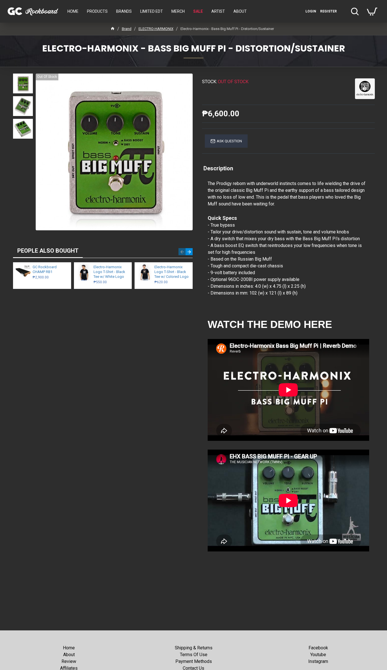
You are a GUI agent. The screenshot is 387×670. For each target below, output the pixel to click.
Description (218, 168)
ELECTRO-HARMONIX (156, 29)
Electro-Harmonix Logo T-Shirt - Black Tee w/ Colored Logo (171, 272)
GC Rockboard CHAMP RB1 (45, 269)
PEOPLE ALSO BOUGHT (47, 250)
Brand (126, 29)
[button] (182, 251)
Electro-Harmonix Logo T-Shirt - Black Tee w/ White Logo (109, 272)
